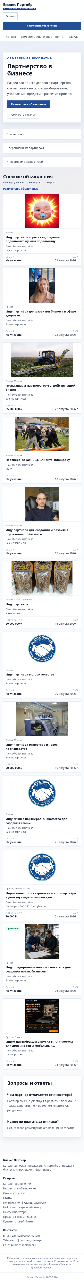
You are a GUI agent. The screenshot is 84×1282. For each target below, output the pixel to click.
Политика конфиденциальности (24, 1202)
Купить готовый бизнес (19, 1221)
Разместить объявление (42, 25)
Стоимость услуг (14, 1193)
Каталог (11, 37)
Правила (72, 37)
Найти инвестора (15, 1212)
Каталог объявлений (17, 1184)
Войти (59, 37)
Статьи (8, 1198)
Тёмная (10, 16)
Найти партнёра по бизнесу (22, 1207)
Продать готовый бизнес (20, 1217)
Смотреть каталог (23, 114)
